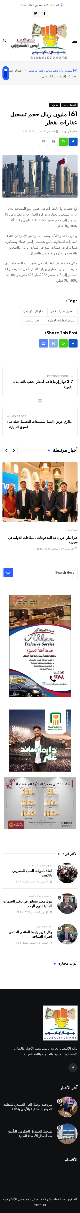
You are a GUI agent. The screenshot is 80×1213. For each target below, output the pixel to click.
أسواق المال (71, 530)
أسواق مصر (46, 865)
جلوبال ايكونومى (30, 1199)
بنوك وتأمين (35, 895)
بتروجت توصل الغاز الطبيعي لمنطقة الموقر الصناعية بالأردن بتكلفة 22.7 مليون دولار (27, 1109)
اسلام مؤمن (68, 131)
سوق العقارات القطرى (60, 320)
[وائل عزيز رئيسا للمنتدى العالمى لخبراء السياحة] (67, 934)
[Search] (5, 40)
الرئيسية (33, 865)
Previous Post (58, 376)
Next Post (18, 416)
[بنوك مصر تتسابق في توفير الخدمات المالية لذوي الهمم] (67, 903)
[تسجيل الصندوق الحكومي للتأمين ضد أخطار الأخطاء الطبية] (67, 1133)
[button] (14, 450)
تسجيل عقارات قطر (62, 311)
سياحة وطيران (44, 926)
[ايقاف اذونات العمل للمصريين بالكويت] (67, 873)
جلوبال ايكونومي (33, 311)
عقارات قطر (32, 320)
